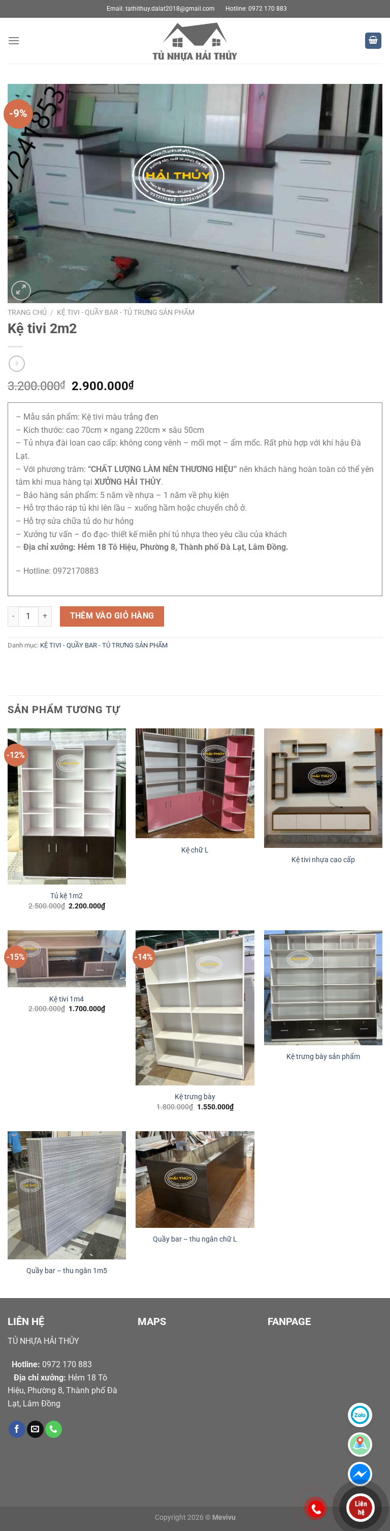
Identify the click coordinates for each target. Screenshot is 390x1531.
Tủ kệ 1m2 (66, 896)
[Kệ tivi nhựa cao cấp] (323, 788)
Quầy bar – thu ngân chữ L (195, 1239)
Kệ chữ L (195, 850)
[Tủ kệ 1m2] (67, 806)
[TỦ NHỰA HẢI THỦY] (195, 41)
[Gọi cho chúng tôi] (53, 1429)
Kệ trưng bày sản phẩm (323, 1056)
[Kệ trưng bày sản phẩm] (323, 987)
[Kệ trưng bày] (195, 1007)
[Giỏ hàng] (373, 41)
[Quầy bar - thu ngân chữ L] (195, 1179)
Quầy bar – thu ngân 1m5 (66, 1271)
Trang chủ (27, 312)
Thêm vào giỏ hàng (112, 616)
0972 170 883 (52, 1364)
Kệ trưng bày (195, 1097)
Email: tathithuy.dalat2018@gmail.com (161, 8)
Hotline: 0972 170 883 (256, 8)
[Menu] (14, 40)
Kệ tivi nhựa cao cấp (323, 860)
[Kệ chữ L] (195, 783)
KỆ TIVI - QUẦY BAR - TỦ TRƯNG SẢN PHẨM (125, 312)
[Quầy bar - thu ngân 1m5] (67, 1195)
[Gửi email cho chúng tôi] (35, 1429)
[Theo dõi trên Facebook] (17, 1429)
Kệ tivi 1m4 (66, 999)
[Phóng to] (21, 291)
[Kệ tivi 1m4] (67, 958)
